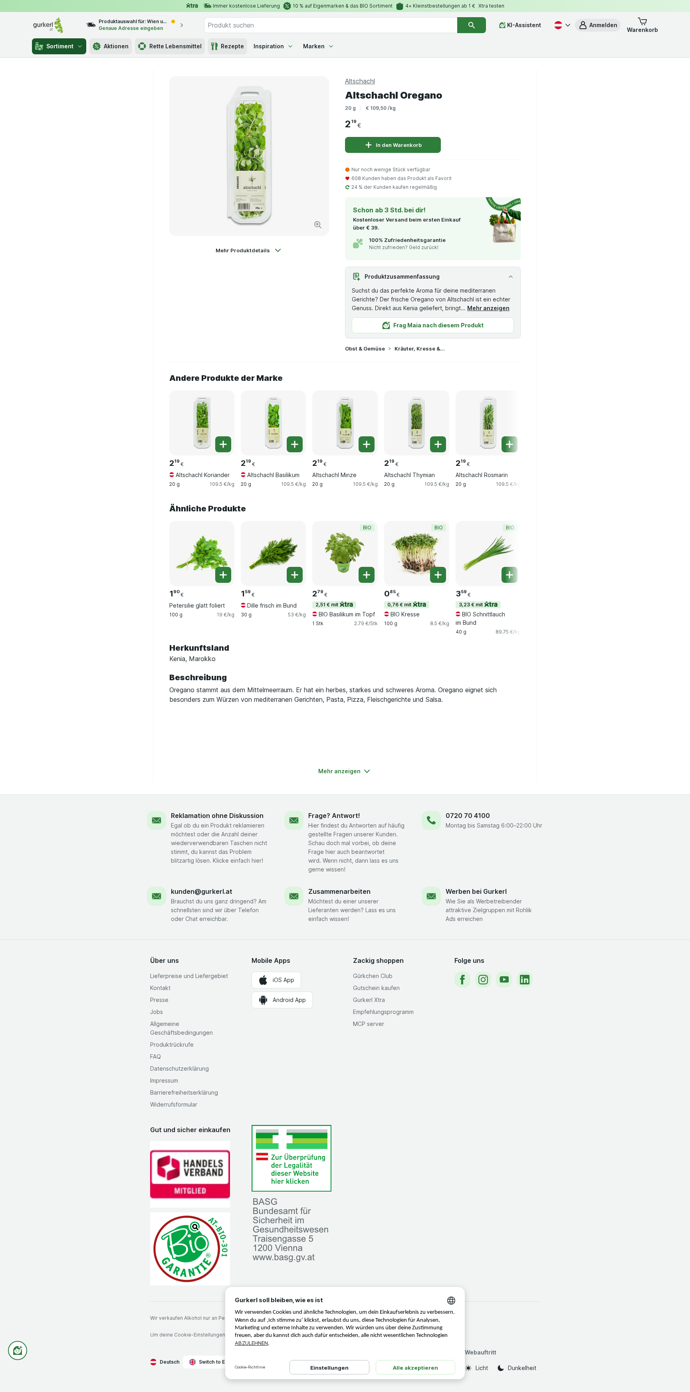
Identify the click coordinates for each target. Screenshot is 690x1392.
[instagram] (483, 980)
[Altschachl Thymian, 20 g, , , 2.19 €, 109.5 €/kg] (416, 422)
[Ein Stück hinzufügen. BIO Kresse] (438, 575)
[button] (598, 25)
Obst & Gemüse (365, 348)
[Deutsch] (561, 25)
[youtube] (504, 980)
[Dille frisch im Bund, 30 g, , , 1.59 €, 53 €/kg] (273, 553)
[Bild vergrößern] (317, 224)
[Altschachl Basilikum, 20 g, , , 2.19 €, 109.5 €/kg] (273, 422)
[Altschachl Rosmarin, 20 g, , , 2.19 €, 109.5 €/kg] (488, 422)
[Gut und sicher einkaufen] (190, 1248)
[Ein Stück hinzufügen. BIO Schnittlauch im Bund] (510, 575)
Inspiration (269, 46)
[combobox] (330, 25)
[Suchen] (471, 25)
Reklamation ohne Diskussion (217, 816)
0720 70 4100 (468, 816)
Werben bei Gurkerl (476, 891)
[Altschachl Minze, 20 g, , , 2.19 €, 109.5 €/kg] (344, 422)
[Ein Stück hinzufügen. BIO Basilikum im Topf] (367, 575)
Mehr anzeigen (488, 308)
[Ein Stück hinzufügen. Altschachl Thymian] (438, 444)
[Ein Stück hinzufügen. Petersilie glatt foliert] (223, 575)
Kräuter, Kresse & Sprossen (420, 348)
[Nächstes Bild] (504, 420)
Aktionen (116, 46)
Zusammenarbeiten (339, 891)
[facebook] (462, 980)
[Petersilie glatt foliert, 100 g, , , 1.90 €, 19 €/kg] (201, 553)
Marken (314, 46)
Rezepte (232, 46)
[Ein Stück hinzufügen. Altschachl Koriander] (223, 444)
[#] (291, 1158)
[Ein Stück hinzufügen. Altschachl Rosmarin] (510, 444)
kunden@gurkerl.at (201, 891)
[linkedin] (525, 980)
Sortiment (59, 46)
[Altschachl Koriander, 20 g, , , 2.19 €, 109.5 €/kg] (201, 422)
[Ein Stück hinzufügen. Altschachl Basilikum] (295, 444)
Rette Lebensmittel (175, 46)
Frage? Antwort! (334, 816)
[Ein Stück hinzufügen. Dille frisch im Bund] (295, 575)
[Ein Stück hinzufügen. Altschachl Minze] (367, 444)
